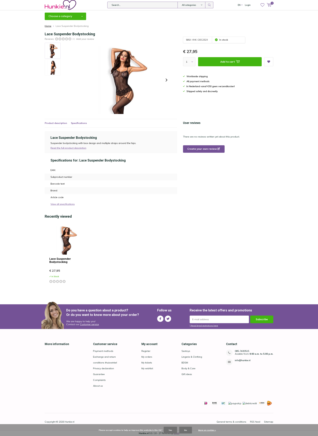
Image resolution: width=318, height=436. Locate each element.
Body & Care (188, 368)
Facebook (160, 319)
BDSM (185, 362)
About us (98, 385)
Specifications (79, 123)
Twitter (168, 319)
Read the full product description (68, 147)
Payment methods (103, 351)
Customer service (89, 324)
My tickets (146, 362)
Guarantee (99, 374)
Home (48, 26)
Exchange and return (104, 356)
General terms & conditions (231, 421)
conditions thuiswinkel (105, 362)
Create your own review (202, 148)
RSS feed (255, 421)
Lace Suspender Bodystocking (60, 260)
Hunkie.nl (69, 421)
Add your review (85, 38)
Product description (56, 123)
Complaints (99, 380)
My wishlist (147, 368)
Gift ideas (187, 374)
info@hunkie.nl (242, 360)
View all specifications (63, 204)
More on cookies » (207, 430)
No (185, 430)
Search (209, 5)
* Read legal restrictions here (204, 325)
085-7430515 (242, 351)
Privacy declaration (103, 368)
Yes (170, 430)
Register (145, 351)
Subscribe (262, 319)
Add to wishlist (268, 61)
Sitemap (268, 421)
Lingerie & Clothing (192, 356)
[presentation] (166, 80)
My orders (146, 356)
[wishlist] (262, 5)
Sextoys (186, 351)
